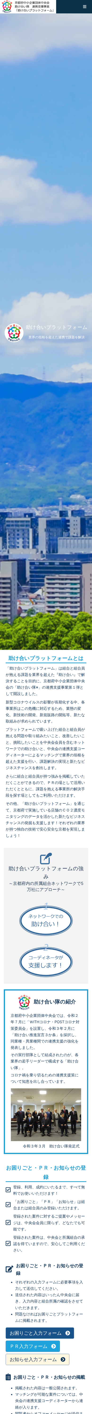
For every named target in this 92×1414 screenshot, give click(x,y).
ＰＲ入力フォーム (28, 1346)
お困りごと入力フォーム (36, 1333)
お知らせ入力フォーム (33, 1359)
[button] (84, 6)
